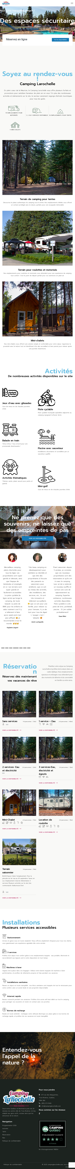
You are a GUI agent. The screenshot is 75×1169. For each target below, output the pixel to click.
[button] (2, 648)
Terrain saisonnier (7, 870)
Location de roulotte (45, 821)
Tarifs (4, 1132)
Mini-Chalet (8, 820)
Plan (3, 1138)
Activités (5, 1129)
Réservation (6, 1135)
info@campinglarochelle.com (51, 1106)
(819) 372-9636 (46, 1103)
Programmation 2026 (9, 1125)
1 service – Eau (47, 721)
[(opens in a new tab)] (19, 704)
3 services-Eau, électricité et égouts (47, 770)
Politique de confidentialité (11, 1141)
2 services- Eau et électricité (10, 768)
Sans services (9, 721)
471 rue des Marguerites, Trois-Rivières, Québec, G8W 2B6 (48, 1097)
